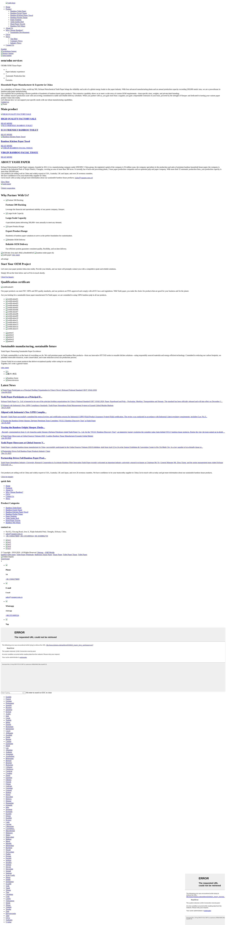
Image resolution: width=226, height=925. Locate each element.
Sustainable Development (19, 32)
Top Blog (13, 39)
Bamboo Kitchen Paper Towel (21, 15)
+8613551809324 (12, 615)
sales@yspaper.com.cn (83, 178)
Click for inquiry (7, 477)
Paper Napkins (15, 20)
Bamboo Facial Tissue (18, 13)
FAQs (8, 35)
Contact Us (10, 45)
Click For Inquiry (7, 277)
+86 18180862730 (41, 536)
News (8, 37)
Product (8, 9)
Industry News (15, 43)
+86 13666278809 (12, 536)
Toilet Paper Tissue (70, 555)
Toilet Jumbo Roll (17, 22)
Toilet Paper (82, 555)
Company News (16, 41)
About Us (9, 28)
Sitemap (40, 552)
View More (5, 182)
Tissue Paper (57, 555)
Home (8, 7)
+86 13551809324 (27, 536)
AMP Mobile (49, 552)
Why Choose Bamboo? (14, 30)
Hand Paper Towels (17, 24)
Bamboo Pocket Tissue (18, 18)
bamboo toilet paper (8, 555)
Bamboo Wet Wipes (17, 26)
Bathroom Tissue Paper (43, 555)
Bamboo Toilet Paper (18, 11)
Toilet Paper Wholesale (25, 555)
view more (16, 255)
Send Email (5, 559)
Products (9, 488)
